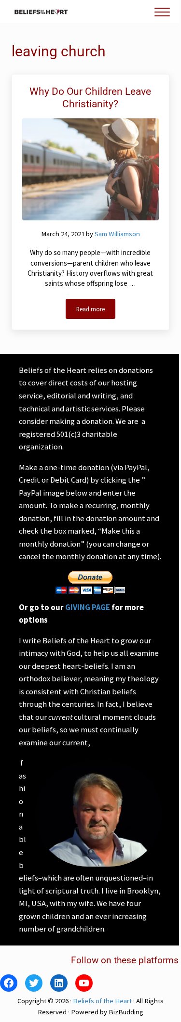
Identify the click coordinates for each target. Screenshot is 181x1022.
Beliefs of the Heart (102, 1000)
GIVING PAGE (87, 607)
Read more (95, 310)
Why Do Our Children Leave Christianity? (90, 98)
